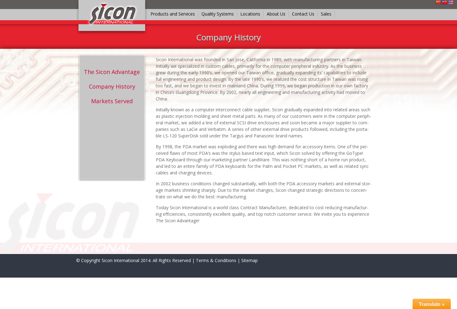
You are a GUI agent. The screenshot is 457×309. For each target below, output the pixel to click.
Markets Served (112, 101)
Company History (112, 86)
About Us (276, 14)
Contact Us (303, 14)
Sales (326, 14)
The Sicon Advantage (112, 72)
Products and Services (172, 14)
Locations (250, 14)
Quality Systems (217, 14)
